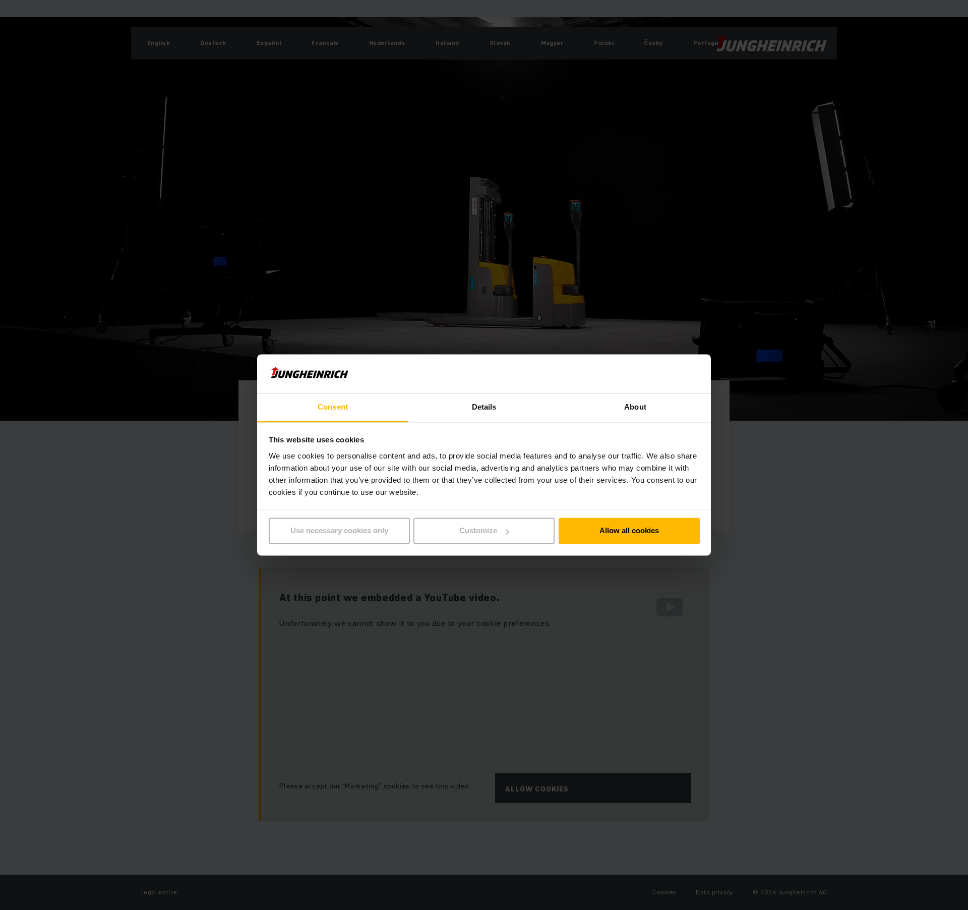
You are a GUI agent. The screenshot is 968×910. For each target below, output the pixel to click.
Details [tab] (484, 407)
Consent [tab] (333, 407)
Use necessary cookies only (339, 531)
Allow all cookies (629, 531)
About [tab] (635, 407)
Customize (478, 531)
